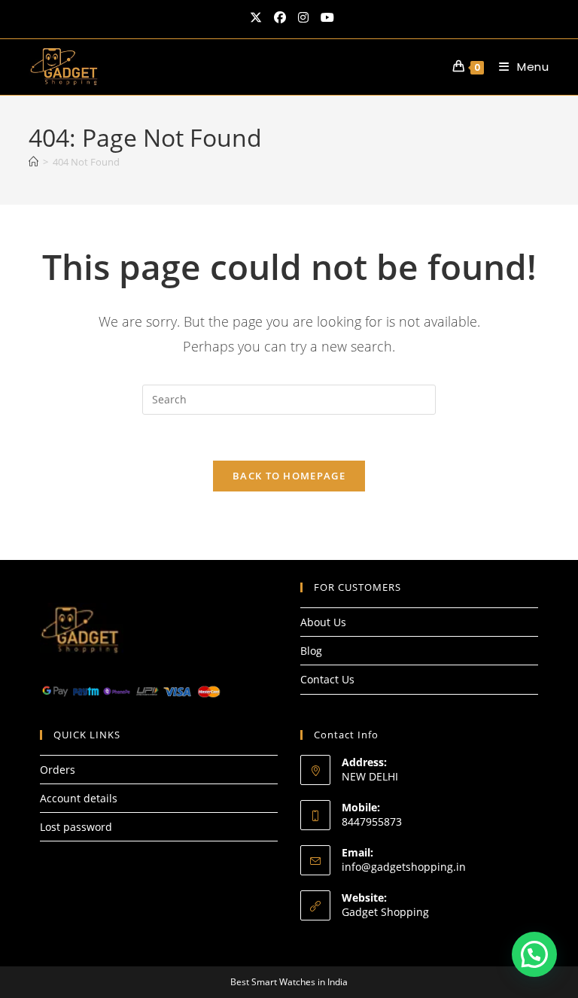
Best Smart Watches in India (289, 981)
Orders (57, 769)
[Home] (33, 162)
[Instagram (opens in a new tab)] (303, 17)
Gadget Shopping (385, 912)
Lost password (76, 827)
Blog (311, 651)
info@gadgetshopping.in (404, 867)
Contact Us (327, 679)
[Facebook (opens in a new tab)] (280, 17)
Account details (78, 798)
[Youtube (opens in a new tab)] (324, 17)
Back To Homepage (289, 475)
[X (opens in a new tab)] (256, 17)
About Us (323, 622)
